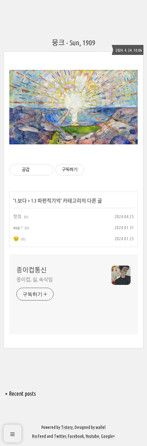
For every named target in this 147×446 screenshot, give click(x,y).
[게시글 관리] (45, 169)
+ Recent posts (20, 393)
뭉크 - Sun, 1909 (73, 43)
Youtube (92, 436)
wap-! (17, 227)
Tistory (67, 427)
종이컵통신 (31, 269)
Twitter (60, 436)
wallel (101, 427)
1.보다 (20, 201)
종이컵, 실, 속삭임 (34, 279)
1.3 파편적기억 (46, 201)
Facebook (76, 436)
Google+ (108, 436)
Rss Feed (39, 436)
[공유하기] (36, 169)
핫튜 (17, 216)
